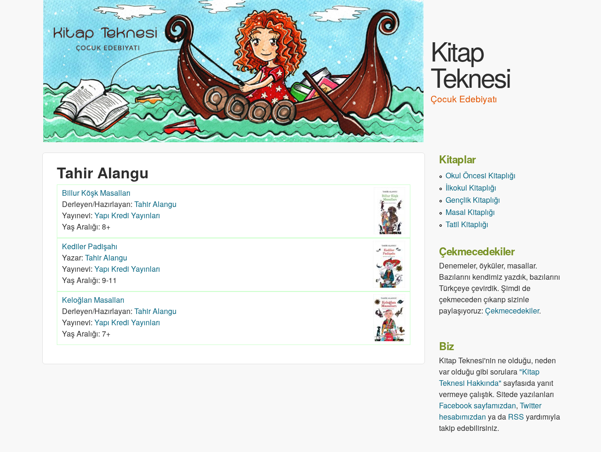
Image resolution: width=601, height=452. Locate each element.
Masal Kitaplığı (470, 212)
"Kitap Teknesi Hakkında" (489, 377)
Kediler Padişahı (89, 246)
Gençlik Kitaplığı (473, 199)
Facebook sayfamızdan (477, 405)
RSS (516, 416)
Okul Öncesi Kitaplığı (481, 175)
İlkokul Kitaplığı (471, 187)
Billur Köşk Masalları (96, 192)
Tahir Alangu (155, 204)
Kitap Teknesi (470, 63)
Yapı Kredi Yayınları (127, 215)
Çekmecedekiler (512, 310)
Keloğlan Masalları (93, 299)
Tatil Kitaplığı (467, 224)
